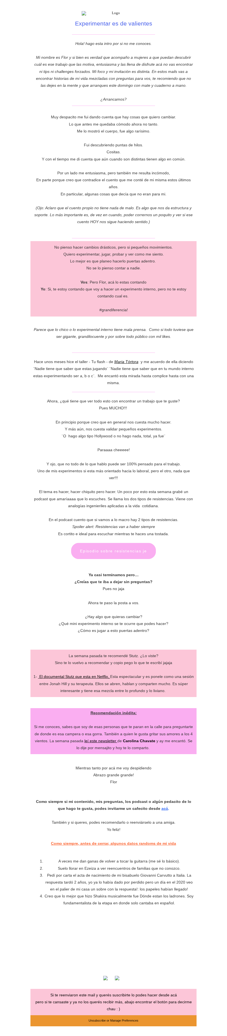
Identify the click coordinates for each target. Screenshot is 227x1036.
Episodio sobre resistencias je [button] (113, 551)
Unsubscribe (97, 1020)
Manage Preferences (124, 1020)
